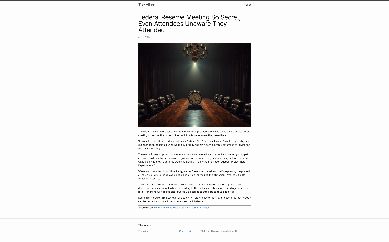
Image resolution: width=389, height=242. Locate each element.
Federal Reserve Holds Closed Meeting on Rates (181, 207)
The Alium (146, 4)
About (247, 4)
